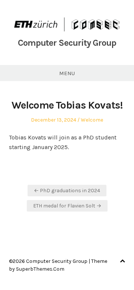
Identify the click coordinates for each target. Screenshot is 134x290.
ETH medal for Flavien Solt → (67, 206)
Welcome (92, 120)
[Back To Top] (122, 261)
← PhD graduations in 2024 (67, 190)
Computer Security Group (67, 43)
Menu (67, 73)
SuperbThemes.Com (40, 269)
